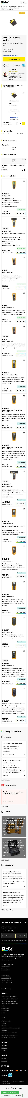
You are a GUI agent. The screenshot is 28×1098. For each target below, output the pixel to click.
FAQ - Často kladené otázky (8, 1037)
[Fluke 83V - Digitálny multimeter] (14, 621)
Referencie (4, 1030)
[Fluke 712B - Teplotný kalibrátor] (14, 512)
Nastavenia (6, 1095)
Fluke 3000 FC (6, 484)
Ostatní (4, 1055)
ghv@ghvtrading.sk (6, 978)
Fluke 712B (5, 521)
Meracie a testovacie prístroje (8, 996)
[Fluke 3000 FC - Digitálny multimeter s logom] (14, 475)
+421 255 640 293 (5, 975)
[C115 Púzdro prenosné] (14, 95)
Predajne (3, 1050)
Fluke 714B (5, 559)
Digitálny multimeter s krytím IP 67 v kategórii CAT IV (12, 411)
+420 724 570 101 (13, 71)
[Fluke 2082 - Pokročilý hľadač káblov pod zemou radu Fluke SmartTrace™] (14, 826)
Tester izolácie (6, 195)
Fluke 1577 (5, 373)
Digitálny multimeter (8, 272)
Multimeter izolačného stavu (10, 374)
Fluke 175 (5, 270)
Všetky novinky (5, 860)
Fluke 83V (5, 630)
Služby (3, 1005)
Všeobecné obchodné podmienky (9, 1035)
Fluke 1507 (5, 194)
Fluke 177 (5, 306)
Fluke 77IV (5, 594)
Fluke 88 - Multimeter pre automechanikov (13, 703)
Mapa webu (4, 1061)
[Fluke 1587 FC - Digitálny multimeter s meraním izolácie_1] (14, 222)
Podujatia (7, 737)
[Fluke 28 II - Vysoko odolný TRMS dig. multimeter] (14, 436)
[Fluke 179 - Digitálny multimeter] (14, 330)
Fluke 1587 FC (6, 231)
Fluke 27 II (5, 408)
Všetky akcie (4, 806)
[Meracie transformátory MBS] (14, 899)
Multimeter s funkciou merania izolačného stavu (13, 234)
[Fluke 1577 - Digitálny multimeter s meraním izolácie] (14, 364)
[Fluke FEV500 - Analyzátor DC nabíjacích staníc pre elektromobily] (14, 848)
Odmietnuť (17, 1095)
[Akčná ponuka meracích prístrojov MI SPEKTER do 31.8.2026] (14, 796)
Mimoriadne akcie (10, 785)
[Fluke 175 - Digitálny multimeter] (14, 261)
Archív (3, 1012)
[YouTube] (8, 1066)
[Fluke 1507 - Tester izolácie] (14, 185)
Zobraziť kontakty (5, 988)
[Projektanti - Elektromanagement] (14, 749)
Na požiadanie (22, 386)
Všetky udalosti (5, 780)
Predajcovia (4, 1048)
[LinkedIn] (5, 1066)
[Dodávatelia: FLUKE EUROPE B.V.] (22, 13)
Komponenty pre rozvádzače (8, 1001)
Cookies (3, 1058)
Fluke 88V (5, 701)
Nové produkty (5, 1010)
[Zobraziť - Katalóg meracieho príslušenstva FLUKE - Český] (14, 161)
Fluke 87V (5, 663)
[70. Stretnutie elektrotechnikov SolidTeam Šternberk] (14, 768)
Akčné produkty (5, 1008)
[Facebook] (2, 1066)
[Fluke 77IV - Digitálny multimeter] (14, 585)
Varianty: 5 (5, 336)
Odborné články (9, 865)
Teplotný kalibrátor (7, 523)
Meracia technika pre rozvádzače (9, 1003)
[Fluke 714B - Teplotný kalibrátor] (14, 550)
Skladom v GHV (21, 209)
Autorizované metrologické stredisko (10, 1028)
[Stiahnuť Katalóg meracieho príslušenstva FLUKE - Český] (24, 170)
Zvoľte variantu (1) (14, 59)
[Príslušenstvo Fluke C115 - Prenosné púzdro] (13, 22)
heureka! (4, 1075)
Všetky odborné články (7, 909)
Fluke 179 (5, 339)
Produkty (4, 993)
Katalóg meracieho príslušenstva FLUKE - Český (13, 166)
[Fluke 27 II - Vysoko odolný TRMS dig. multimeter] (14, 399)
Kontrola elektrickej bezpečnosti (9, 998)
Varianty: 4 (5, 228)
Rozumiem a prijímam (10, 1092)
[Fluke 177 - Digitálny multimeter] (14, 296)
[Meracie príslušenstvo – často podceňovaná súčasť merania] (14, 879)
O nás (3, 1017)
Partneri (4, 1042)
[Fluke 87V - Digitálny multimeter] (14, 654)
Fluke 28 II (5, 445)
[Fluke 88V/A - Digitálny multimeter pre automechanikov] (14, 692)
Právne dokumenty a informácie (9, 1032)
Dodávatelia (4, 1045)
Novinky (7, 812)
